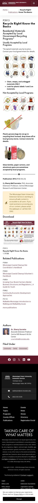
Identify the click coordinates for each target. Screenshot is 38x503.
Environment (23, 348)
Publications (13, 12)
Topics (5, 411)
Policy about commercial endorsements (6, 489)
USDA (22, 481)
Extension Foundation (28, 484)
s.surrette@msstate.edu (20, 339)
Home (5, 10)
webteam (15, 209)
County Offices (8, 417)
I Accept (19, 499)
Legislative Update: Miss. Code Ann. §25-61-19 (28, 489)
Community (7, 348)
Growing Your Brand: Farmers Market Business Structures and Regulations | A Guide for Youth (18, 284)
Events (23, 407)
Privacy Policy (18, 494)
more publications (10, 307)
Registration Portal (28, 420)
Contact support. (27, 475)
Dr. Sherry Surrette (18, 329)
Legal (3, 481)
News (23, 411)
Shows (23, 414)
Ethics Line (5, 484)
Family (15, 348)
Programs (7, 414)
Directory (24, 417)
